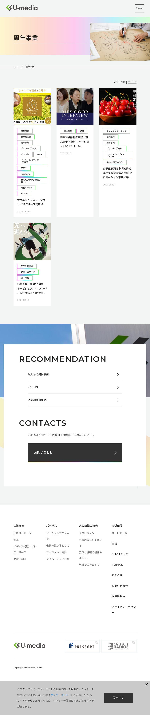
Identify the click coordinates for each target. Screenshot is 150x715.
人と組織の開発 (37, 399)
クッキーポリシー (60, 695)
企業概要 (19, 525)
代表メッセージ (22, 533)
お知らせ (117, 575)
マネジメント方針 (56, 552)
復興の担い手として (57, 545)
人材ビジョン (86, 533)
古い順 (132, 82)
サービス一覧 (119, 533)
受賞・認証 (20, 559)
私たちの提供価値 (38, 374)
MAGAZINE (120, 554)
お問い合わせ (43, 452)
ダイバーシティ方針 (57, 559)
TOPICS (117, 564)
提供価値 (117, 525)
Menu (139, 8)
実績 (114, 543)
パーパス (33, 387)
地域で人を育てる (89, 564)
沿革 (16, 540)
